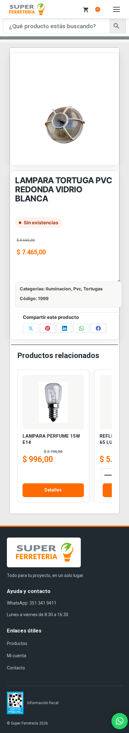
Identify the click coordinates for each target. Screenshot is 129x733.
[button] (119, 721)
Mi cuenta (16, 655)
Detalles (53, 489)
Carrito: (98, 9)
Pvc (77, 288)
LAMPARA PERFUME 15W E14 (51, 439)
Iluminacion (58, 288)
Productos (17, 643)
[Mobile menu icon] (116, 9)
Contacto (16, 667)
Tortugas (93, 288)
